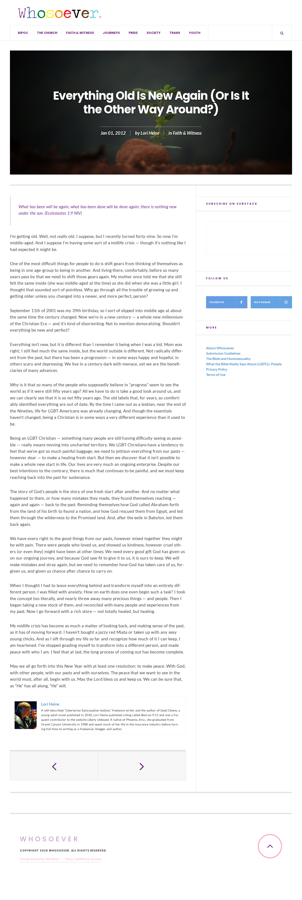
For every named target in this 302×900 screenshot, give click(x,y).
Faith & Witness (80, 33)
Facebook (216, 302)
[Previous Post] (54, 765)
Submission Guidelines (223, 353)
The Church (47, 33)
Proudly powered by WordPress (39, 859)
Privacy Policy (216, 369)
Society (154, 33)
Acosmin (96, 859)
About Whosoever (220, 348)
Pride (133, 33)
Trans (174, 33)
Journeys (111, 33)
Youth (194, 33)
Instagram (262, 302)
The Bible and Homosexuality (228, 358)
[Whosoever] (60, 12)
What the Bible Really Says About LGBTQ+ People (244, 364)
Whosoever (50, 839)
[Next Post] (142, 765)
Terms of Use (216, 374)
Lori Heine (150, 133)
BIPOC (23, 33)
